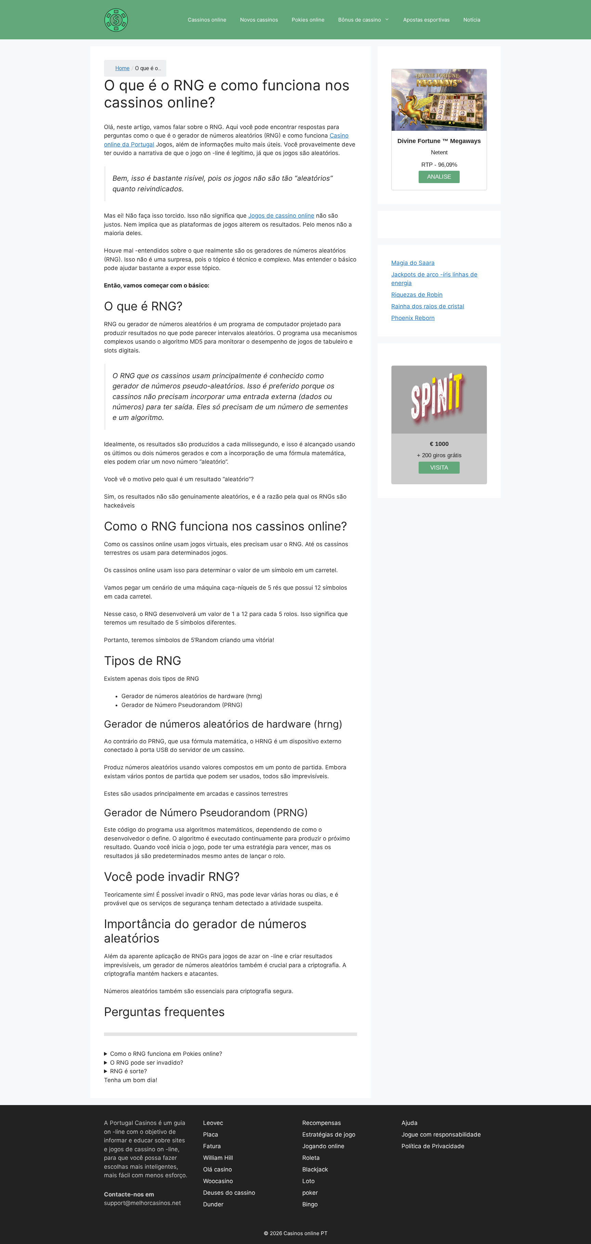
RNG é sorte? (128, 1071)
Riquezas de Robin (417, 294)
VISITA (439, 467)
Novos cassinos (259, 19)
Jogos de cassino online (281, 215)
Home (122, 68)
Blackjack (315, 1169)
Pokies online (308, 19)
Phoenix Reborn (413, 318)
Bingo (310, 1204)
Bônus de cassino (359, 19)
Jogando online (323, 1146)
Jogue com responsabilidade (441, 1134)
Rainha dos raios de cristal (427, 306)
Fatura (212, 1146)
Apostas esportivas (426, 19)
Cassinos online (207, 19)
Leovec (213, 1122)
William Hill (218, 1157)
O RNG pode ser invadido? (146, 1062)
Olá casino (217, 1169)
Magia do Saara (413, 262)
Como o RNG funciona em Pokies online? (166, 1053)
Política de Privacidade (433, 1146)
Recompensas (321, 1122)
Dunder (213, 1204)
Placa (210, 1134)
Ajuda (410, 1122)
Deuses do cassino (229, 1192)
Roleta (311, 1157)
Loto (308, 1181)
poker (310, 1192)
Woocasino (218, 1181)
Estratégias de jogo (328, 1134)
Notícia (471, 19)
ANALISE (439, 177)
